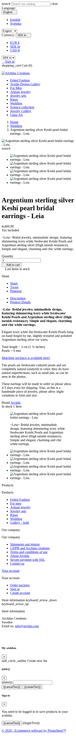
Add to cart (11, 264)
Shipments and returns (25, 544)
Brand (6, 402)
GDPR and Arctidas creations (30, 548)
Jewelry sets (18, 95)
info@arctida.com (27, 626)
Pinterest (16, 291)
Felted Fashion (20, 80)
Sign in (15, 589)
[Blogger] (44, 636)
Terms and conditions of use (29, 552)
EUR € (15, 42)
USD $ (15, 50)
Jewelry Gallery (20, 111)
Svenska (15, 23)
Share (14, 283)
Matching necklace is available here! (26, 358)
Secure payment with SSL (27, 559)
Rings (14, 99)
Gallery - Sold (19, 522)
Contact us (17, 563)
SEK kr (15, 46)
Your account (10, 571)
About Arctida (19, 556)
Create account (20, 593)
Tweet (14, 287)
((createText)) (32, 687)
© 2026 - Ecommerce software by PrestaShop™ (34, 730)
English (15, 19)
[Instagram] (38, 636)
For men (15, 503)
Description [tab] (18, 298)
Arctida (15, 402)
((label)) (7, 682)
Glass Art (16, 115)
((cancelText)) (11, 687)
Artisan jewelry (20, 92)
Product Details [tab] (20, 302)
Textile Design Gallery (25, 84)
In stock (7, 406)
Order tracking (20, 585)
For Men (16, 88)
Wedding (16, 103)
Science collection (22, 107)
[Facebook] (31, 636)
